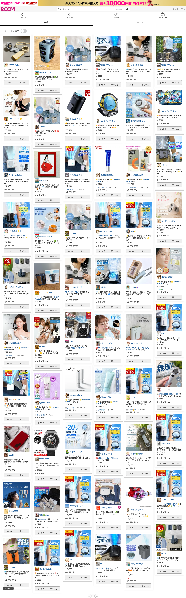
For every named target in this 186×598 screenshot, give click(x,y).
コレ (10, 82)
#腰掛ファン (76, 348)
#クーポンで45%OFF (104, 236)
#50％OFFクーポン (133, 348)
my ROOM (163, 15)
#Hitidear (115, 458)
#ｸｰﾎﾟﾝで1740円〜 (72, 292)
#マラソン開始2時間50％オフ (15, 235)
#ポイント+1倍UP (103, 568)
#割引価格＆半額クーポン (169, 394)
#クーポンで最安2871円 (167, 504)
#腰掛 (175, 506)
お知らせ (116, 15)
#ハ (82, 348)
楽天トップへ (179, 9)
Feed (23, 15)
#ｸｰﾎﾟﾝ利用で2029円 (106, 348)
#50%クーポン (103, 458)
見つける (69, 15)
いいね (24, 82)
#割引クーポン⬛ (43, 519)
